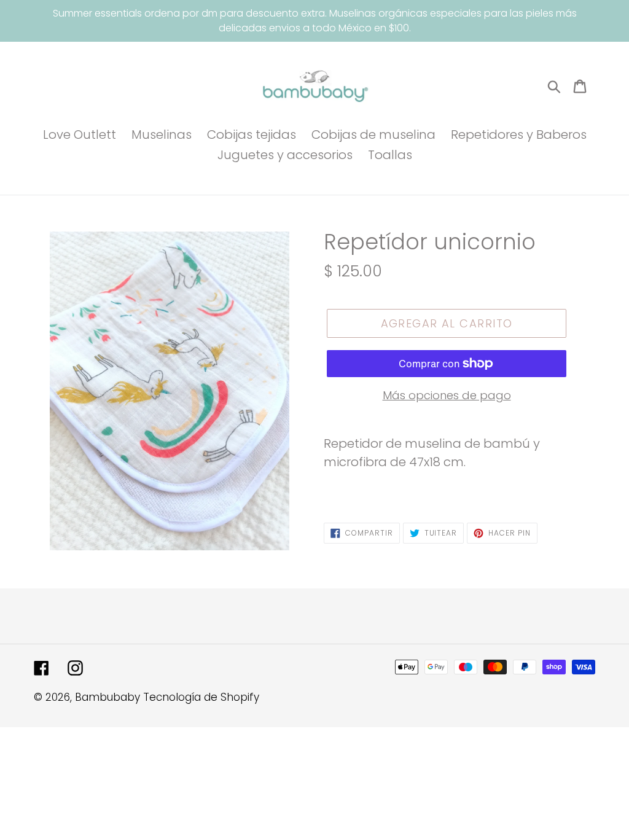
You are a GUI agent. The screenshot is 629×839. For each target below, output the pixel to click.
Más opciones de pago (447, 395)
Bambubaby (107, 697)
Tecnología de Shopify (201, 697)
